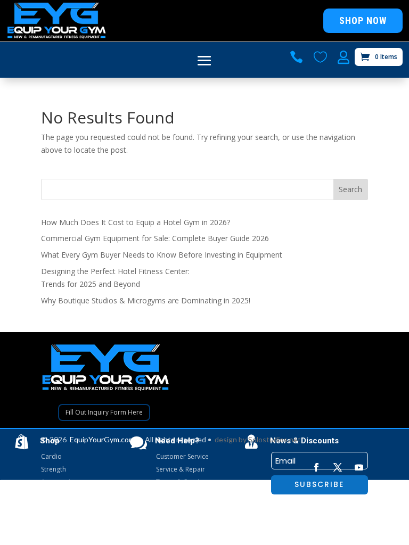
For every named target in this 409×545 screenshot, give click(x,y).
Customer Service (182, 456)
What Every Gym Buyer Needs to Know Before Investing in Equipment (161, 255)
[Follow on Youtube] (358, 467)
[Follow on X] (337, 467)
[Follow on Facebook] (316, 467)
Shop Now (363, 20)
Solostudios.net (274, 439)
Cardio (51, 456)
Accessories (59, 481)
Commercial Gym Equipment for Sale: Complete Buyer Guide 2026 (155, 238)
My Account (173, 494)
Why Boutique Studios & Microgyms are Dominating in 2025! (145, 300)
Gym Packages (63, 494)
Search (350, 189)
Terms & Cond (178, 481)
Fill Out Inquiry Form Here (104, 412)
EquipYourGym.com (102, 439)
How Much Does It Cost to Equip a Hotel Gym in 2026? (135, 222)
